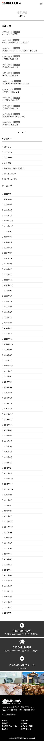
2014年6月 (8, 543)
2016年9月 (8, 430)
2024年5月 (8, 253)
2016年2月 (8, 468)
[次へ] (26, 132)
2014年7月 (8, 537)
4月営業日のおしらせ (10, 59)
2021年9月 (8, 349)
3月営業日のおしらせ (10, 67)
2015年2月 (8, 511)
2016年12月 (8, 414)
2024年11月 (8, 221)
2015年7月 (8, 500)
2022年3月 (8, 323)
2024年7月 (8, 242)
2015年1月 (8, 516)
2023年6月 (8, 306)
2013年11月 (8, 570)
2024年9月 (8, 231)
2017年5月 (8, 387)
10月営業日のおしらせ (10, 100)
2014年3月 (8, 559)
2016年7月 (8, 441)
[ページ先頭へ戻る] (4, 701)
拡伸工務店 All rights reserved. (24, 738)
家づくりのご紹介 (11, 179)
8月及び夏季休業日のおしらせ (13, 116)
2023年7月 (8, 301)
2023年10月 (8, 285)
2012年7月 (8, 602)
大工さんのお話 (10, 173)
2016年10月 (8, 425)
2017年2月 (8, 403)
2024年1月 (8, 274)
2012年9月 (8, 597)
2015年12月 (8, 478)
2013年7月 (8, 580)
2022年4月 (8, 317)
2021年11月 (8, 344)
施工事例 (5, 729)
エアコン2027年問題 (10, 34)
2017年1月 (8, 409)
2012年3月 (8, 607)
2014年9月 (8, 532)
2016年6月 (8, 446)
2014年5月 (8, 548)
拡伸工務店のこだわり (10, 726)
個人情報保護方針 (8, 714)
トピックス (8, 152)
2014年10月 (8, 527)
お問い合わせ (26, 729)
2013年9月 (8, 575)
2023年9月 (8, 290)
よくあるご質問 (27, 726)
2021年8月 (8, 355)
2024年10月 (8, 226)
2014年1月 (8, 564)
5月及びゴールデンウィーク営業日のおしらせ (19, 50)
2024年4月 (8, 258)
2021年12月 (8, 339)
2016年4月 (8, 457)
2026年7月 (8, 194)
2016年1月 (8, 473)
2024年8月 (8, 237)
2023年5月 (8, 312)
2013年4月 (8, 586)
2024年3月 (8, 263)
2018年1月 (8, 371)
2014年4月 (8, 554)
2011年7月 (8, 613)
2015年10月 (8, 489)
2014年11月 (8, 521)
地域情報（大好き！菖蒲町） (15, 168)
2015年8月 (8, 494)
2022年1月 (8, 333)
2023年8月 (8, 296)
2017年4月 (8, 392)
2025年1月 (8, 215)
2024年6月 (8, 247)
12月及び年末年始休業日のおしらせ (15, 83)
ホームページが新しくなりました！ (15, 42)
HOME (4, 720)
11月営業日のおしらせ (10, 91)
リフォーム (8, 157)
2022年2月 (8, 328)
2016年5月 (8, 452)
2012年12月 (8, 591)
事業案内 (5, 723)
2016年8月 (8, 435)
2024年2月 (8, 269)
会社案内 (24, 723)
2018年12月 (8, 366)
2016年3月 (8, 462)
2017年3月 (8, 398)
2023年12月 (8, 280)
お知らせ (7, 147)
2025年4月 (8, 199)
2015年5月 (8, 505)
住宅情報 (7, 163)
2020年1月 (8, 360)
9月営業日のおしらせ (10, 108)
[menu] (41, 3)
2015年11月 (8, 484)
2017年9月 (8, 376)
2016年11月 (8, 419)
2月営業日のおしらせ (10, 75)
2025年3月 (8, 204)
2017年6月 (8, 382)
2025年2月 (8, 210)
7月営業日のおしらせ (10, 124)
